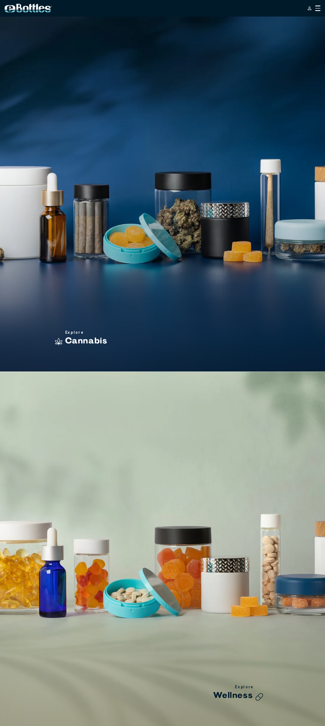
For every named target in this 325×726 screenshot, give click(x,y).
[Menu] (318, 8)
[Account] (309, 8)
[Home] (28, 8)
